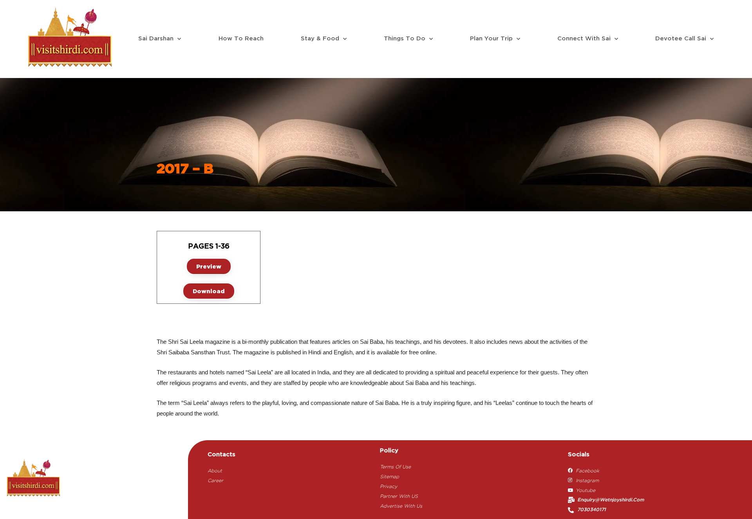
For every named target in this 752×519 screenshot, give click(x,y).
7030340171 (591, 510)
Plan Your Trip (491, 39)
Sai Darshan (156, 39)
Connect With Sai (584, 39)
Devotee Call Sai (680, 39)
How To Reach (241, 39)
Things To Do (404, 39)
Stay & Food (320, 39)
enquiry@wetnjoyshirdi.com (610, 500)
